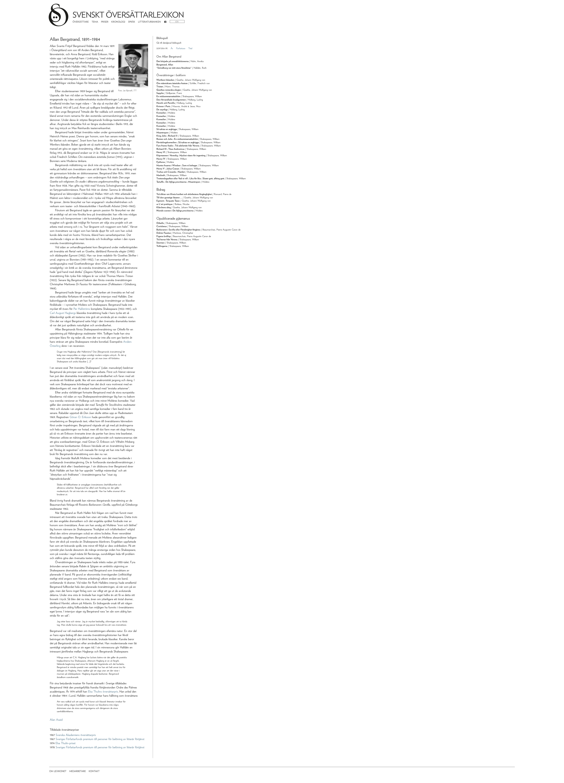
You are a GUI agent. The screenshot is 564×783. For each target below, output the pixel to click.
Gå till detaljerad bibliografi (168, 42)
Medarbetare (77, 771)
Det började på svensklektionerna (172, 61)
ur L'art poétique (164, 204)
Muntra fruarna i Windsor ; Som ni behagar (176, 165)
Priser (104, 21)
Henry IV (160, 158)
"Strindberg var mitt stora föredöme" (174, 67)
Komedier (161, 112)
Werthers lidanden (165, 79)
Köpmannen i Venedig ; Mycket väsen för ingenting (180, 155)
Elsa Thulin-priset (65, 743)
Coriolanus (161, 226)
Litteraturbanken (149, 21)
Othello (160, 223)
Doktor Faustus (163, 232)
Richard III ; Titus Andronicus (170, 149)
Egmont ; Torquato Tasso (168, 200)
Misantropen (162, 132)
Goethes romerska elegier (168, 89)
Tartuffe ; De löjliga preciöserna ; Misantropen (178, 181)
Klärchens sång (163, 207)
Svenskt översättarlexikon (128, 15)
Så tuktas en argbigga (166, 129)
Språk (131, 21)
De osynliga (162, 109)
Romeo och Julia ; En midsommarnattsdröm (177, 139)
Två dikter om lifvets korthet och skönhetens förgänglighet (184, 194)
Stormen (160, 242)
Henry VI (160, 152)
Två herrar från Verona (166, 239)
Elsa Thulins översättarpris (103, 691)
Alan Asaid (56, 719)
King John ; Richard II (166, 135)
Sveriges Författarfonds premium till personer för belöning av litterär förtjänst (100, 739)
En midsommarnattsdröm (168, 96)
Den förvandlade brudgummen (171, 99)
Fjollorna (160, 162)
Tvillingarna (161, 246)
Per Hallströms (81, 309)
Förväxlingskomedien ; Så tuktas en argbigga (177, 142)
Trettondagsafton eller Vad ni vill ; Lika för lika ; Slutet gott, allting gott (190, 178)
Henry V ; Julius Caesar (167, 168)
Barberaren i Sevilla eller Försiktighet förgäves (178, 229)
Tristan (159, 86)
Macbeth (160, 175)
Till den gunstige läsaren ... (169, 197)
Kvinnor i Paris (163, 106)
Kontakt (94, 771)
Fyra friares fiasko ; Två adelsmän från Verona (177, 145)
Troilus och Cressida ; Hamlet (170, 171)
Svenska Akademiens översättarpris (76, 735)
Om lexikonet (57, 771)
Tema (95, 21)
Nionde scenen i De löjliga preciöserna (174, 210)
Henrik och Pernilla (165, 103)
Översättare (81, 21)
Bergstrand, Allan (164, 64)
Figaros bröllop (163, 236)
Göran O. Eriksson (80, 417)
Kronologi (118, 21)
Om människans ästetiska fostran (172, 83)
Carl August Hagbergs (63, 313)
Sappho (160, 93)
